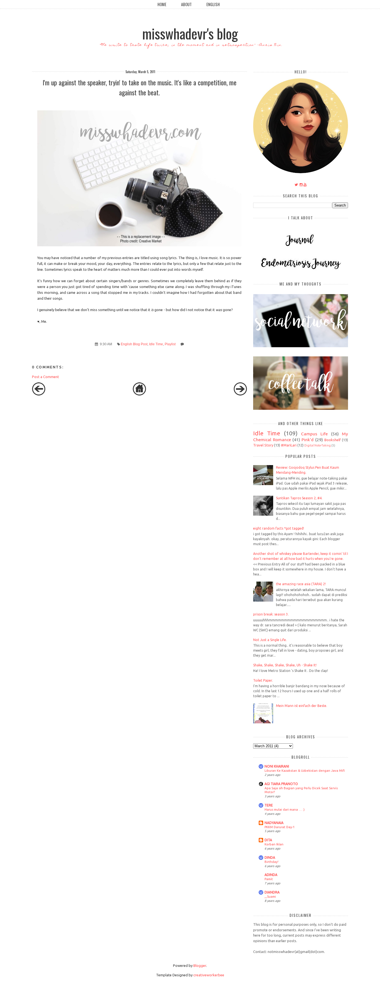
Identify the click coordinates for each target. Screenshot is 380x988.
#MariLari (289, 445)
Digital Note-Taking (317, 445)
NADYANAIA (274, 823)
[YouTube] (305, 185)
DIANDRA (272, 892)
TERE (269, 805)
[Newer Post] (38, 394)
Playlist (170, 344)
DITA (268, 840)
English (213, 4)
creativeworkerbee (208, 975)
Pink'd (308, 439)
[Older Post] (240, 394)
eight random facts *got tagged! (278, 528)
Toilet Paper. (263, 680)
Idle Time (156, 344)
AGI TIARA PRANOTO (281, 784)
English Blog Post (134, 344)
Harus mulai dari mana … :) (285, 809)
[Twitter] (296, 185)
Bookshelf (332, 440)
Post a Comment (45, 377)
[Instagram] (301, 185)
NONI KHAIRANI (277, 766)
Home (161, 4)
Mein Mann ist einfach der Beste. (301, 706)
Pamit (269, 879)
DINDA (270, 857)
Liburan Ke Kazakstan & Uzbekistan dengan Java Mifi (305, 770)
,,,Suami (270, 896)
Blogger (199, 965)
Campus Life (314, 433)
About (186, 4)
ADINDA (271, 875)
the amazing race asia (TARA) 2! (301, 584)
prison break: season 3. (271, 614)
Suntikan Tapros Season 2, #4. (299, 498)
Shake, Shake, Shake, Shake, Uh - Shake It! (285, 665)
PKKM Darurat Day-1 (280, 827)
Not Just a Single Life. (270, 640)
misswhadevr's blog (190, 33)
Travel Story (263, 445)
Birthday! (271, 861)
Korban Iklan (274, 844)
